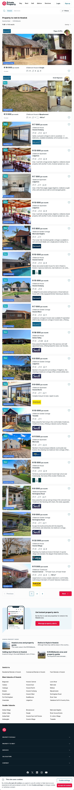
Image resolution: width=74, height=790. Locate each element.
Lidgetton (29, 700)
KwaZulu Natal (6, 21)
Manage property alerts (47, 623)
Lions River (53, 682)
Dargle (28, 713)
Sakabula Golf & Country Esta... (60, 700)
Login (58, 3)
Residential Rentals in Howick (11, 672)
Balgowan (5, 682)
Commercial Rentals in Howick (35, 672)
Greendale (5, 700)
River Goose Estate (56, 713)
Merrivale (53, 685)
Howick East (30, 685)
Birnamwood (30, 710)
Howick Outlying (31, 691)
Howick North (30, 688)
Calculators (7, 756)
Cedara (4, 685)
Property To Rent (8, 743)
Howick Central (31, 682)
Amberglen (5, 719)
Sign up (67, 3)
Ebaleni (4, 691)
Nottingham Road (55, 694)
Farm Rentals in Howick (57, 672)
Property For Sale (8, 737)
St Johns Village (55, 716)
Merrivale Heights (55, 710)
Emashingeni (6, 694)
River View (53, 697)
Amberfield (5, 716)
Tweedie (53, 719)
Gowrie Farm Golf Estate (34, 716)
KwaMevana (30, 697)
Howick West (30, 694)
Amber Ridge (6, 710)
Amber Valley (6, 713)
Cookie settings (64, 780)
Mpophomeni (54, 691)
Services (5, 750)
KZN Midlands (17, 21)
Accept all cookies (64, 785)
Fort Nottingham (7, 697)
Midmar (52, 688)
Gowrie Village (30, 719)
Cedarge (5, 688)
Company (5, 763)
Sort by (67, 24)
